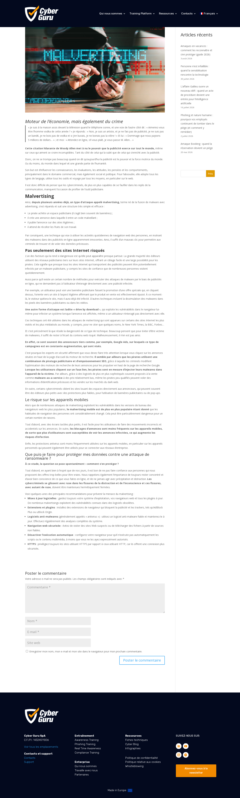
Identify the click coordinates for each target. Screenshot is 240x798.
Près (210, 173)
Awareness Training (87, 740)
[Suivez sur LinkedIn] (178, 746)
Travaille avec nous (86, 770)
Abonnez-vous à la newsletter (196, 770)
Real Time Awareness (88, 748)
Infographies (133, 748)
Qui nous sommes (110, 13)
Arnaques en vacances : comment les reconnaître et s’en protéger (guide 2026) (196, 50)
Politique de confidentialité (141, 757)
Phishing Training (85, 744)
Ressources (166, 13)
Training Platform (140, 13)
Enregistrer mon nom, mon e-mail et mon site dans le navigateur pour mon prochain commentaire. (85, 651)
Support (29, 762)
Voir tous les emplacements (41, 746)
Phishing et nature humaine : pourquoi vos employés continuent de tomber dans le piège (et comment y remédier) (197, 123)
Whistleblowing (134, 766)
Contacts (187, 13)
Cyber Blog (132, 744)
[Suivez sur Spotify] (186, 755)
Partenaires (82, 774)
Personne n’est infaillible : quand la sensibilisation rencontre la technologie (195, 70)
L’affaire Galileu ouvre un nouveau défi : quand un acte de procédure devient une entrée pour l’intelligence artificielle (197, 95)
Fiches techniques (136, 740)
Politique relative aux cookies (143, 762)
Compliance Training (87, 752)
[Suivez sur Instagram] (178, 755)
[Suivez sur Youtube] (186, 746)
